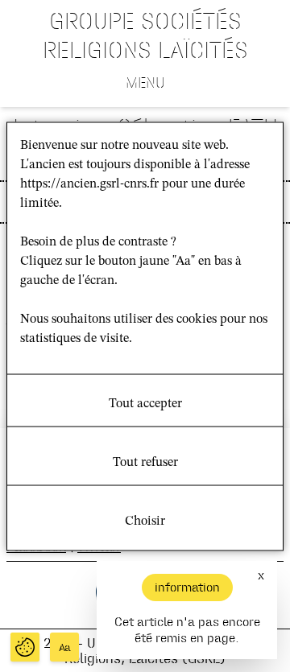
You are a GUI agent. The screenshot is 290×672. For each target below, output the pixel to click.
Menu (145, 82)
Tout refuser (145, 462)
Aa (65, 647)
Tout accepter (145, 403)
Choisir (145, 520)
